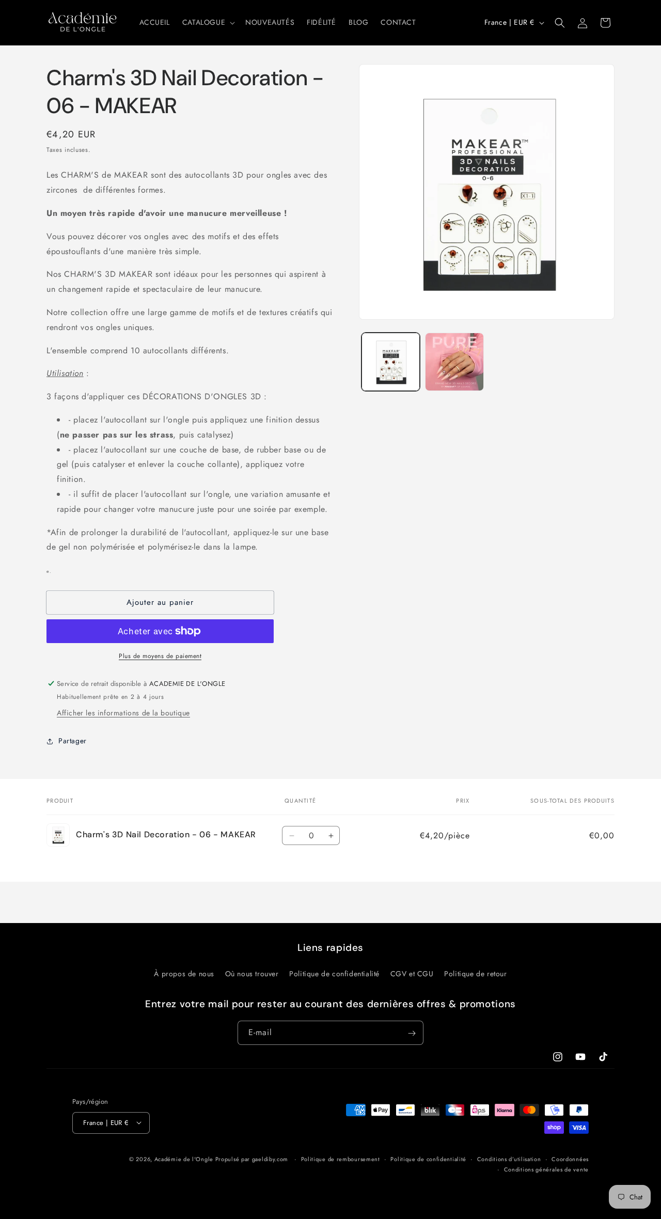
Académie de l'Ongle (183, 1158)
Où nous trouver (252, 973)
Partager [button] (72, 741)
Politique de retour (475, 973)
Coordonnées (570, 1158)
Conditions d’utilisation (509, 1158)
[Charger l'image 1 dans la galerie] (390, 362)
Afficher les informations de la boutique (123, 713)
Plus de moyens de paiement (160, 656)
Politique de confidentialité (334, 973)
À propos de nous (184, 973)
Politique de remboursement (340, 1158)
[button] (207, 22)
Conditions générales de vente (546, 1169)
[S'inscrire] (411, 1033)
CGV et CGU (412, 973)
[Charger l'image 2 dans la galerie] (454, 362)
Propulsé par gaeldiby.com (250, 1158)
